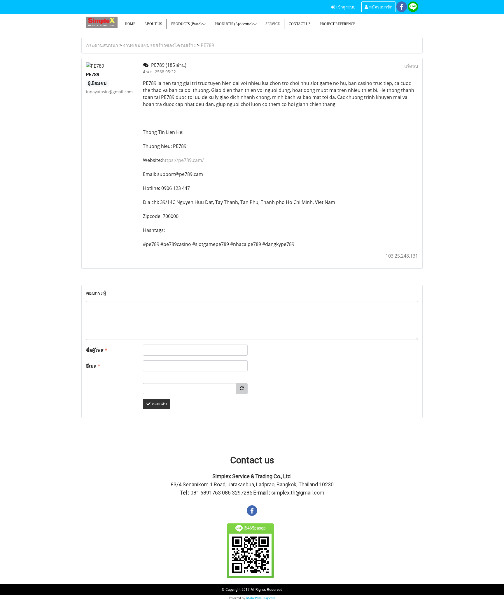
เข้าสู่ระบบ (345, 7)
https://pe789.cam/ (183, 160)
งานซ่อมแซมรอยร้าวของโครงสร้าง (159, 45)
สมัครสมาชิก (380, 7)
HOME (130, 24)
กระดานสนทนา (102, 45)
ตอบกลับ (158, 404)
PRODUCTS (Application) (234, 24)
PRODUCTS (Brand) (186, 24)
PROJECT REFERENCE (337, 24)
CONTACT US (300, 24)
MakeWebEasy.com (260, 598)
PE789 (207, 45)
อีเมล (93, 366)
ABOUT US (153, 24)
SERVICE (272, 24)
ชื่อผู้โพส (96, 350)
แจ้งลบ (411, 66)
